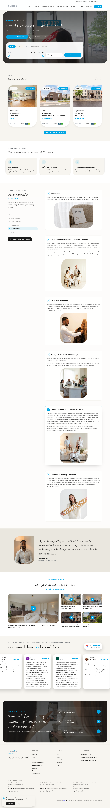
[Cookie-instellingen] (18, 803)
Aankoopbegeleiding (48, 6)
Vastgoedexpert (14, 218)
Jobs (58, 757)
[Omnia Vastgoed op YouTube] (27, 757)
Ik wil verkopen (41, 36)
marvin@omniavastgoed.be (16, 784)
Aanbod (34, 754)
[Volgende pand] (100, 79)
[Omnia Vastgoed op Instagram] (9, 757)
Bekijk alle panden (18, 36)
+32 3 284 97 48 (78, 791)
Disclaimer (86, 800)
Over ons (89, 6)
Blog (82, 6)
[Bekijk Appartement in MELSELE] (22, 106)
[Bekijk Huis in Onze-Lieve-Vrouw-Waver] (55, 106)
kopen (12, 46)
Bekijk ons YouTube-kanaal (56, 589)
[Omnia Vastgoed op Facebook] (13, 757)
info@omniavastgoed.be (90, 757)
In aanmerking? (14, 225)
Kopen (29, 6)
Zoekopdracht (36, 773)
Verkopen (36, 6)
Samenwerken (14, 228)
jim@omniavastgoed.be (48, 784)
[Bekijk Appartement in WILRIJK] (87, 106)
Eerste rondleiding (15, 222)
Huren (34, 760)
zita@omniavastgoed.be (80, 790)
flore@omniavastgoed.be (15, 790)
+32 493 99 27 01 (46, 791)
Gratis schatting (94, 1)
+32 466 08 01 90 (78, 786)
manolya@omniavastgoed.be (49, 790)
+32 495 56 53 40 (46, 786)
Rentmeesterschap (62, 6)
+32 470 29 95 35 (13, 791)
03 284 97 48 (87, 754)
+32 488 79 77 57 (13, 786)
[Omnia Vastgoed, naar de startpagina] (12, 6)
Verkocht (12, 232)
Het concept (13, 215)
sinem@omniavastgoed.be (81, 784)
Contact (98, 6)
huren (19, 46)
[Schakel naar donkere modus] (102, 1)
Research (59, 760)
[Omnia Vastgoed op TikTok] (18, 757)
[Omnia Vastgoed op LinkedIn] (22, 757)
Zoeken (74, 55)
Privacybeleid (78, 800)
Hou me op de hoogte (81, 1)
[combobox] (54, 46)
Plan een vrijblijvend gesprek (21, 239)
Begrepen (10, 803)
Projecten (73, 6)
